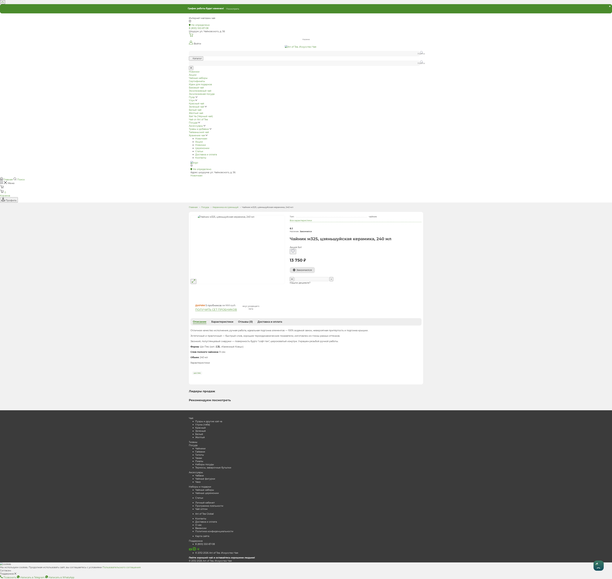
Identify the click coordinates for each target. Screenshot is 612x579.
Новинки (200, 145)
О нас (198, 525)
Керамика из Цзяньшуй (225, 207)
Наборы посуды (204, 464)
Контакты (200, 157)
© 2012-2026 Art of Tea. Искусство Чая (216, 552)
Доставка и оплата (206, 154)
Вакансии (201, 528)
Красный (200, 427)
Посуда (205, 207)
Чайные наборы (204, 490)
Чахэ (197, 482)
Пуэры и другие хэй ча (208, 421)
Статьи (199, 151)
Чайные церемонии (207, 493)
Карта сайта (202, 536)
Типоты (199, 454)
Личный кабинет (205, 502)
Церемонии (202, 148)
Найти (420, 53)
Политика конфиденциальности (214, 531)
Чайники (200, 448)
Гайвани (200, 451)
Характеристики (222, 321)
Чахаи (198, 458)
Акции (199, 141)
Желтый (200, 437)
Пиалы (199, 461)
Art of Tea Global (204, 513)
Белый (199, 434)
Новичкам (201, 138)
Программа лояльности (209, 505)
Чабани (199, 475)
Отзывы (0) (245, 321)
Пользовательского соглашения (121, 567)
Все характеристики (301, 220)
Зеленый (200, 431)
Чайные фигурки (205, 478)
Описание (199, 321)
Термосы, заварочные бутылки (213, 467)
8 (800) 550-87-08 (205, 544)
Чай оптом (201, 509)
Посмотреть (232, 8)
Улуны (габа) (202, 424)
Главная (193, 207)
